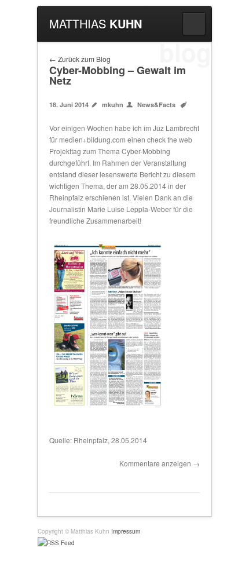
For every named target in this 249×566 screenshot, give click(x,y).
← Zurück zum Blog (80, 59)
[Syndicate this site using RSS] (124, 543)
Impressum (125, 531)
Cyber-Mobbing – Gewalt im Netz (117, 75)
